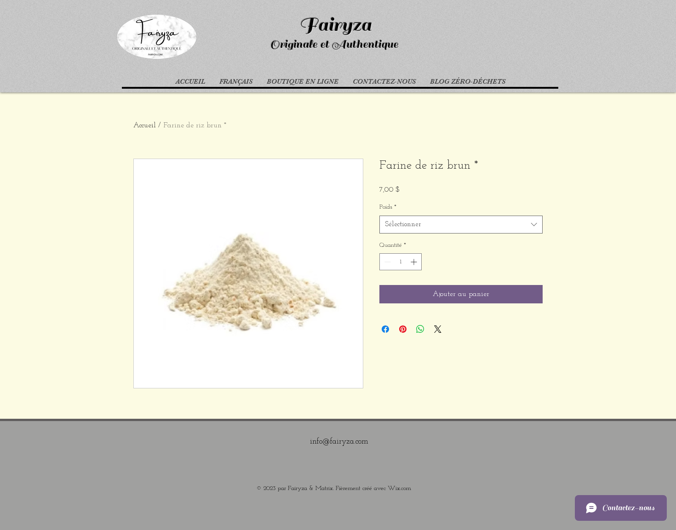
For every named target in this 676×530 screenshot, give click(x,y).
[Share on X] (437, 329)
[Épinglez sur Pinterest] (402, 329)
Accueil (144, 125)
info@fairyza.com (339, 441)
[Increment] (414, 262)
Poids (387, 207)
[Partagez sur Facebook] (385, 329)
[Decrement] (386, 262)
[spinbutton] (400, 262)
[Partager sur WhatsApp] (420, 329)
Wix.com (399, 488)
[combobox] (461, 225)
